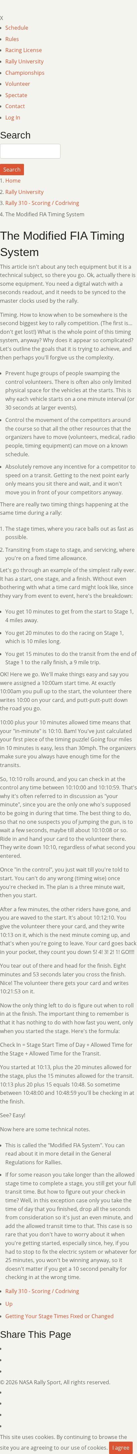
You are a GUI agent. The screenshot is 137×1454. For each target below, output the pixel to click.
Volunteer (17, 83)
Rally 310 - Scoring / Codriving (42, 203)
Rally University (24, 61)
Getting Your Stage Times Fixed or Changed (59, 1316)
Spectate (16, 95)
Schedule (16, 27)
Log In (12, 117)
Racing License (23, 50)
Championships (25, 72)
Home (13, 180)
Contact (15, 106)
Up (9, 1303)
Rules (12, 39)
